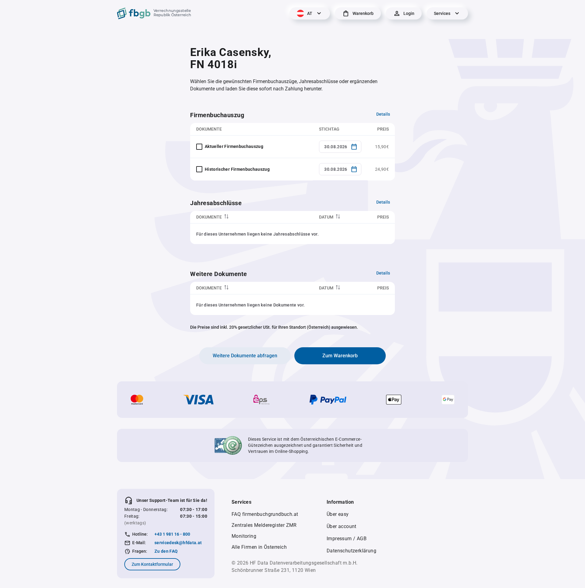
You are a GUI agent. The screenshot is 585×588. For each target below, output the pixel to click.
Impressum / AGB (347, 538)
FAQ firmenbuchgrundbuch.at (265, 514)
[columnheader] (251, 217)
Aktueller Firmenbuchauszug (234, 146)
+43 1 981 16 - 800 (172, 534)
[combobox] (340, 147)
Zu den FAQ (166, 551)
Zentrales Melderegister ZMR (264, 525)
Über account (341, 526)
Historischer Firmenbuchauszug (237, 169)
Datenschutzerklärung (351, 551)
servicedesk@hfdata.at (178, 542)
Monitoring (244, 536)
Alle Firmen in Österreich (259, 547)
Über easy (338, 514)
